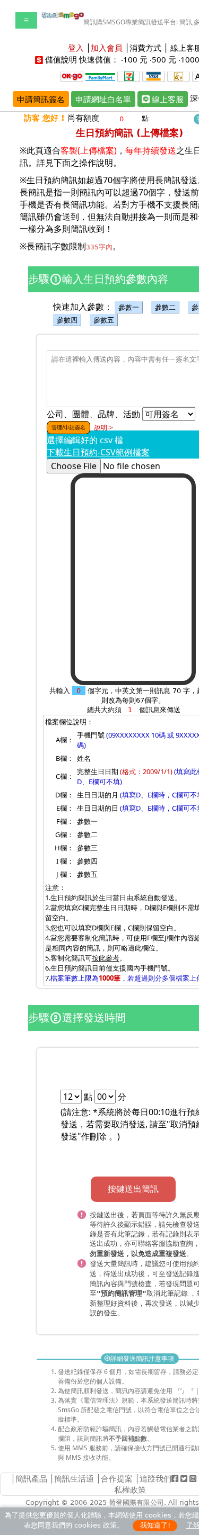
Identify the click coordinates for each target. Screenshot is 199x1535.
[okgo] (71, 76)
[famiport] (100, 76)
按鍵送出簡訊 (133, 1189)
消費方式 (145, 47)
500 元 (164, 59)
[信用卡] (153, 76)
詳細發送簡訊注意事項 (140, 1358)
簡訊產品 (31, 1478)
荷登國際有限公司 (136, 1502)
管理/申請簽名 (68, 427)
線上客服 (167, 99)
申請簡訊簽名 (41, 99)
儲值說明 (61, 59)
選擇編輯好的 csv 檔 (85, 440)
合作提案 (117, 1478)
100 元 (135, 59)
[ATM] (178, 76)
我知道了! (155, 1525)
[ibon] (128, 76)
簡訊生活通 (74, 1478)
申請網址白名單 (103, 99)
